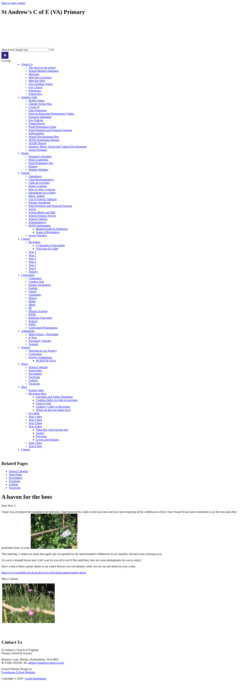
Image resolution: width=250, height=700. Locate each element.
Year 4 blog (35, 426)
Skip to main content (13, 3)
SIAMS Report (37, 143)
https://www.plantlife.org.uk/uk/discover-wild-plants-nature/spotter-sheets (43, 572)
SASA (32, 209)
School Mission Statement (44, 70)
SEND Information (40, 225)
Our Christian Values (41, 84)
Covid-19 (34, 107)
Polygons (41, 436)
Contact (25, 449)
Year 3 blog (35, 423)
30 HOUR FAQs (46, 360)
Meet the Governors (40, 77)
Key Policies (36, 120)
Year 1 (32, 252)
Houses (33, 166)
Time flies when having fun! (52, 429)
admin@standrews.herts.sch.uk (46, 662)
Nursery (33, 271)
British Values (37, 100)
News (24, 363)
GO (52, 49)
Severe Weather (38, 235)
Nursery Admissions (40, 357)
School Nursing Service (42, 215)
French (33, 291)
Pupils (24, 153)
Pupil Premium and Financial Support (50, 130)
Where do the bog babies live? (53, 410)
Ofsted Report (37, 123)
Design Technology (40, 284)
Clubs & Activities (39, 182)
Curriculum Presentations (43, 327)
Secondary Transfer (40, 340)
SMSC (32, 324)
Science (33, 321)
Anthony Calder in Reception (53, 406)
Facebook (34, 377)
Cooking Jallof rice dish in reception (57, 400)
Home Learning (38, 186)
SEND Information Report (44, 140)
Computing (35, 278)
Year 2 (32, 255)
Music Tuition (37, 196)
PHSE (32, 314)
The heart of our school (42, 67)
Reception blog (37, 393)
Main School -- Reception (43, 334)
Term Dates (35, 370)
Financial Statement (40, 117)
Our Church (35, 87)
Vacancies (34, 383)
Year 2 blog (35, 419)
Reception (34, 242)
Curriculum (27, 275)
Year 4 (32, 261)
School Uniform (38, 219)
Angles (40, 433)
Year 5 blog (35, 442)
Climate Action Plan (40, 103)
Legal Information (35, 678)
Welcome (34, 74)
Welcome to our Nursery (43, 350)
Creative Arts (36, 281)
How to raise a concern (42, 189)
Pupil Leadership (38, 159)
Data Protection (37, 110)
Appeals (33, 344)
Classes (25, 238)
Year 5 (32, 265)
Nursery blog (36, 390)
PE (30, 307)
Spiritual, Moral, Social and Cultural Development (58, 146)
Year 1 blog (35, 416)
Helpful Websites (38, 169)
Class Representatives (41, 179)
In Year (33, 337)
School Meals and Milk (42, 212)
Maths (32, 301)
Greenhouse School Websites (18, 672)
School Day (35, 93)
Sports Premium (38, 149)
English (33, 288)
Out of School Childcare (43, 199)
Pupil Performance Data (42, 126)
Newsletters (35, 373)
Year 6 (32, 268)
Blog (24, 387)
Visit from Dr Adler (47, 248)
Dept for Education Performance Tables (51, 113)
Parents (25, 172)
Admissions (28, 331)
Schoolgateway (37, 222)
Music (32, 304)
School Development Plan (44, 136)
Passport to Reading (40, 156)
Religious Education (40, 317)
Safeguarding (36, 133)
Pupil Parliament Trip (41, 163)
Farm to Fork (43, 403)
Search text (7, 49)
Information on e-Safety (42, 192)
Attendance (35, 176)
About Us (27, 64)
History (33, 298)
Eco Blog (34, 413)
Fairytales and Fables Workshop (54, 396)
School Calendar (38, 367)
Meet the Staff (37, 80)
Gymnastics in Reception (50, 245)
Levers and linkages (47, 439)
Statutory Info (29, 97)
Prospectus (35, 90)
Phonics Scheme (38, 311)
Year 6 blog (35, 446)
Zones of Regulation (47, 232)
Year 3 (32, 258)
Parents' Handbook (40, 202)
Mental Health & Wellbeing (52, 228)
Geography (35, 294)
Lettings (33, 380)
